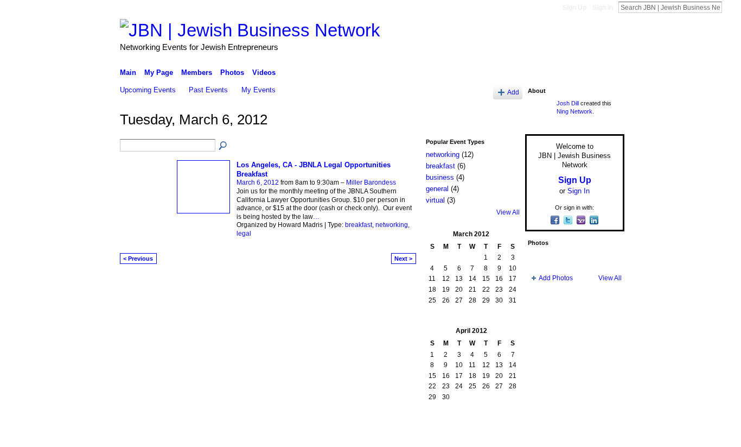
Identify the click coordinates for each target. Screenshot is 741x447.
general (437, 189)
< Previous (138, 258)
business (440, 177)
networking (391, 225)
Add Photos (556, 278)
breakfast (358, 225)
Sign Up (574, 7)
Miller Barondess (371, 182)
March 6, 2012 (258, 182)
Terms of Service (600, 434)
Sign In (602, 7)
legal (244, 233)
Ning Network (574, 111)
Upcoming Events (148, 90)
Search (730, 7)
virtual (435, 200)
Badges (501, 434)
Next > (403, 258)
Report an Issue (544, 434)
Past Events (208, 90)
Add (513, 92)
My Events (258, 90)
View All (508, 212)
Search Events (223, 146)
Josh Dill (568, 103)
